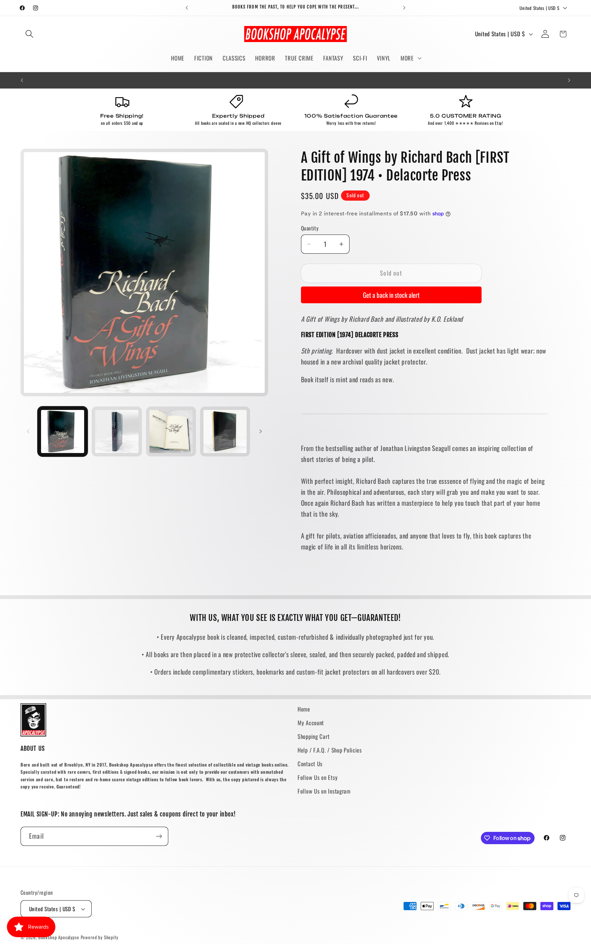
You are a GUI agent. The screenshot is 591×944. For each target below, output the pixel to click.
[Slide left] (28, 431)
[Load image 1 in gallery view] (63, 431)
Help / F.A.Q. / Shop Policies (330, 750)
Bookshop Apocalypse (58, 937)
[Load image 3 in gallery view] (171, 431)
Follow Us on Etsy (318, 777)
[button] (30, 34)
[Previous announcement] (186, 8)
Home (304, 709)
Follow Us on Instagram (324, 791)
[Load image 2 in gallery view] (117, 431)
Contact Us (310, 763)
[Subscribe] (159, 836)
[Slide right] (260, 431)
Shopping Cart (313, 736)
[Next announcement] (404, 8)
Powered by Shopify (99, 937)
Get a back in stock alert (391, 295)
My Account (311, 722)
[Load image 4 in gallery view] (225, 431)
